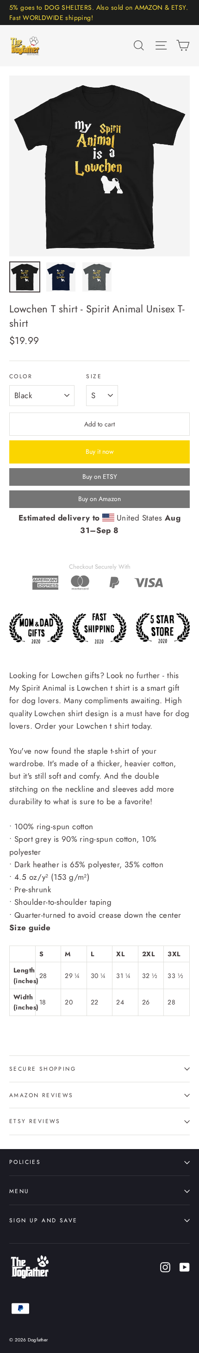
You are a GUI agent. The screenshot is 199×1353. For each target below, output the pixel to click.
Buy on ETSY (99, 476)
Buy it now (100, 451)
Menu (19, 1191)
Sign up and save (43, 1220)
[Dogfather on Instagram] (165, 1266)
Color (20, 376)
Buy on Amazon (99, 498)
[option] (99, 166)
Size (94, 376)
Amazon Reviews (41, 1095)
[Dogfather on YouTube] (185, 1266)
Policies (25, 1162)
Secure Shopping (42, 1069)
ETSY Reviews (35, 1121)
